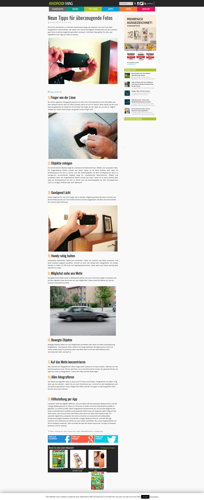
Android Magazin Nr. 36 (56, 468)
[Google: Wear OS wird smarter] (127, 96)
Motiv (74, 431)
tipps (77, 431)
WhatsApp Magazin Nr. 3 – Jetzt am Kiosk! (95, 491)
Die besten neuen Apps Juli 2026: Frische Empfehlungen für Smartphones (77, 471)
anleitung (57, 431)
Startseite (57, 9)
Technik (93, 9)
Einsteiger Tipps (98, 431)
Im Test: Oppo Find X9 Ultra (95, 469)
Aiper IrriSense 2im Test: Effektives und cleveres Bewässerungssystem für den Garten (142, 84)
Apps (110, 9)
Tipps (128, 9)
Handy (65, 431)
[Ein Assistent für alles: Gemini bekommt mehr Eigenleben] (127, 113)
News (75, 9)
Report (146, 9)
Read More (154, 497)
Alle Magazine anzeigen (108, 448)
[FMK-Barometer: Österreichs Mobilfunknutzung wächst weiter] (127, 104)
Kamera (70, 431)
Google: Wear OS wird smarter (141, 91)
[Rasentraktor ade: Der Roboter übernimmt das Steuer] (127, 78)
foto (62, 431)
